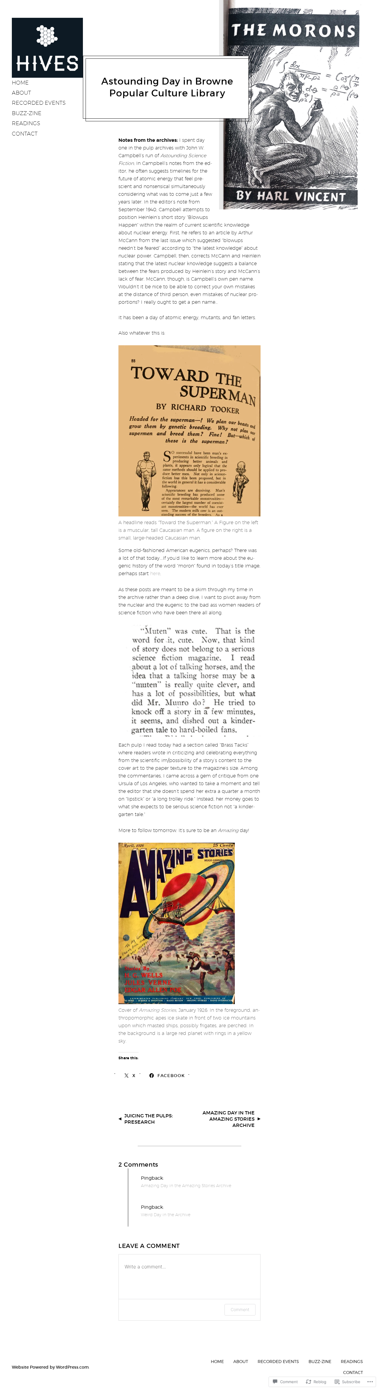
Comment (240, 1309)
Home (20, 82)
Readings (26, 123)
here (155, 573)
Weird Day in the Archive (165, 1214)
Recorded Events (39, 103)
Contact (25, 134)
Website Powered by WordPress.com (50, 1367)
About (21, 93)
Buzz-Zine (26, 113)
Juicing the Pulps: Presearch (148, 1119)
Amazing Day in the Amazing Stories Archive (229, 1119)
